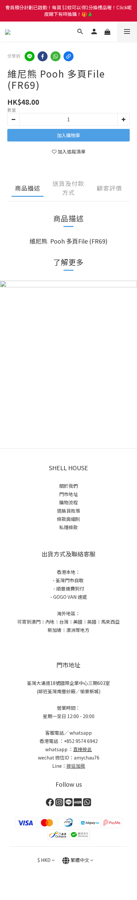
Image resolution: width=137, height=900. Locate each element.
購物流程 (68, 502)
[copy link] (68, 56)
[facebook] (43, 56)
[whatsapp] (56, 56)
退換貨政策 (68, 510)
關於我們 (68, 485)
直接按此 (82, 749)
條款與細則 (68, 519)
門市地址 (68, 494)
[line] (30, 56)
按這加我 (76, 765)
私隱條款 (68, 527)
